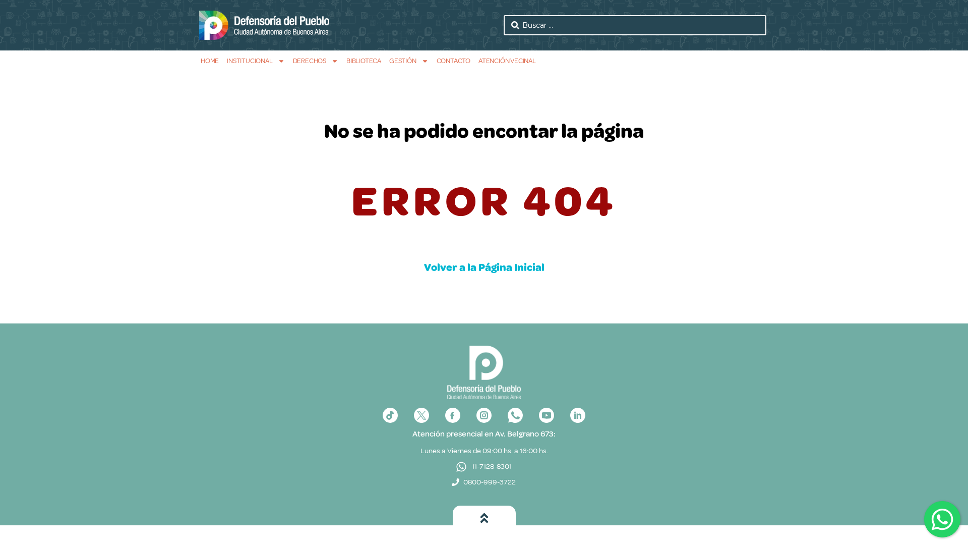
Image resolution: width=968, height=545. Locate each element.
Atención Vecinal (507, 61)
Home (210, 61)
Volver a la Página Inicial (484, 267)
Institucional (249, 61)
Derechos (309, 61)
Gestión (402, 61)
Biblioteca (363, 61)
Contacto (453, 61)
